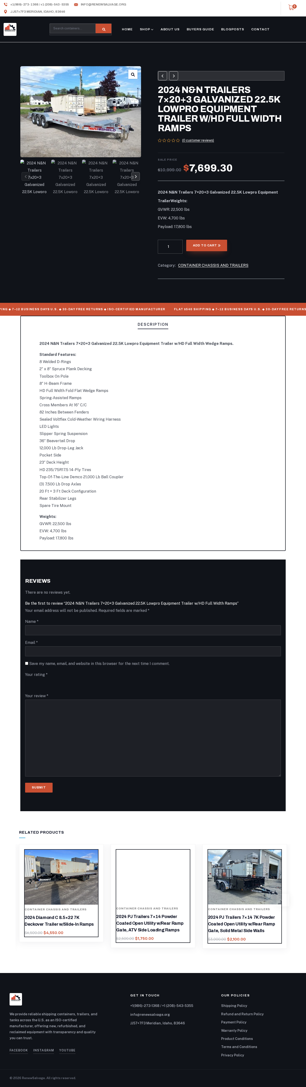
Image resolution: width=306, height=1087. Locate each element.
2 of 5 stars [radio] (40, 683)
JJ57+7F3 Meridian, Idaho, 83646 (157, 1023)
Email (31, 642)
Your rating (36, 674)
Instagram (43, 1050)
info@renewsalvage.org (150, 1014)
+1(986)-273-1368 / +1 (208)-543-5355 (161, 1006)
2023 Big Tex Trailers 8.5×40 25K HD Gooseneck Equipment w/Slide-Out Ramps (243, 924)
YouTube (67, 1050)
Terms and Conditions (239, 1047)
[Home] (10, 29)
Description (153, 324)
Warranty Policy (234, 1031)
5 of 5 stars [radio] (98, 683)
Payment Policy (233, 1022)
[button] (132, 74)
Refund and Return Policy (242, 1014)
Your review (36, 696)
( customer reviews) (198, 140)
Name (31, 621)
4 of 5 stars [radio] (75, 683)
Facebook (19, 1050)
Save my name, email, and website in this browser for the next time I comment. (99, 663)
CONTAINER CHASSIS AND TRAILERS (213, 265)
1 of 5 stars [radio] (29, 683)
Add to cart (205, 245)
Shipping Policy (234, 1006)
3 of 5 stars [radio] (56, 683)
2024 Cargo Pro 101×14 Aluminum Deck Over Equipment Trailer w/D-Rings (151, 924)
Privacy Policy (232, 1055)
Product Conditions (237, 1039)
